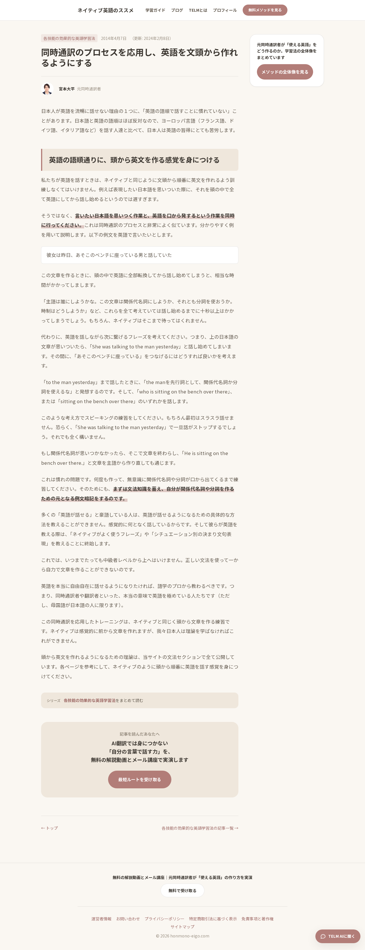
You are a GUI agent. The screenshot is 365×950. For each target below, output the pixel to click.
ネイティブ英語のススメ (106, 10)
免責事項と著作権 (257, 918)
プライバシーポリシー (164, 918)
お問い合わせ (128, 918)
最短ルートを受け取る (139, 779)
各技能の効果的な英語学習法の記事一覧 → (200, 828)
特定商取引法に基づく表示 (213, 918)
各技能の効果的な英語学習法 (69, 38)
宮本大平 (67, 89)
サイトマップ (182, 926)
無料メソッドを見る (265, 10)
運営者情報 (101, 918)
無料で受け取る (182, 890)
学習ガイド (155, 10)
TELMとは (198, 10)
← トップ (49, 828)
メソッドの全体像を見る (285, 72)
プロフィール (225, 10)
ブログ (177, 10)
